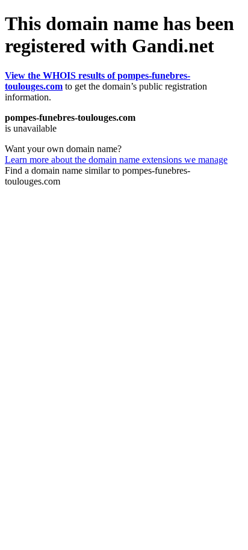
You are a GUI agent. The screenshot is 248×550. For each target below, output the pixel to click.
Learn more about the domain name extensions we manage (116, 159)
